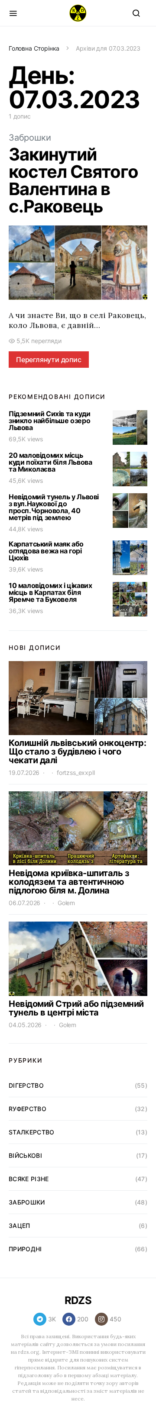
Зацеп (19, 1225)
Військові (25, 1155)
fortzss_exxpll (76, 772)
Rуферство (27, 1108)
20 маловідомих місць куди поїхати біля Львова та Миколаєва (50, 462)
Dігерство (26, 1085)
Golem (66, 902)
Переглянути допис (48, 359)
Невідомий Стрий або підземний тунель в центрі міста (76, 1008)
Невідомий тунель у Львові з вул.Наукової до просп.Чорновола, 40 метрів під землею (54, 507)
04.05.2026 (25, 1024)
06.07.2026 (24, 902)
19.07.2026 (24, 772)
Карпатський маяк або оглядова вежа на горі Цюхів (46, 551)
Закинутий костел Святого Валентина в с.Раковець (73, 180)
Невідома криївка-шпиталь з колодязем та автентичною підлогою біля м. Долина (69, 882)
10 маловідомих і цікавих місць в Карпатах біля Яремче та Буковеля (50, 592)
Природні (25, 1249)
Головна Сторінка (34, 48)
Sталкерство (32, 1132)
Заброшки (30, 137)
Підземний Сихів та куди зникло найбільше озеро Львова (50, 420)
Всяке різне (29, 1178)
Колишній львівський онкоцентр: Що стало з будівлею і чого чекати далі (77, 751)
